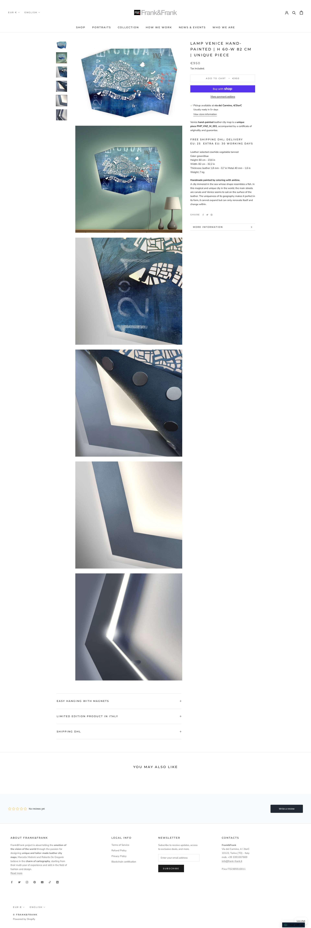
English (30, 12)
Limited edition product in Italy (87, 716)
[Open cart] (301, 12)
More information (208, 227)
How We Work (159, 27)
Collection (128, 27)
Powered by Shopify (24, 919)
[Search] (294, 12)
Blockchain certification (123, 861)
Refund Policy (119, 850)
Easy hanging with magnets (83, 701)
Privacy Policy (119, 856)
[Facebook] (203, 215)
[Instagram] (27, 882)
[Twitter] (207, 215)
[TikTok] (50, 882)
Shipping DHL (69, 731)
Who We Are (224, 27)
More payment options (223, 96)
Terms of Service (120, 845)
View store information (205, 114)
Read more (16, 873)
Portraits (101, 27)
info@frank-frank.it (232, 861)
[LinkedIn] (57, 882)
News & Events (192, 27)
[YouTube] (42, 882)
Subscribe (171, 868)
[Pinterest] (212, 215)
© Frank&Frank (25, 914)
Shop (80, 27)
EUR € (12, 12)
